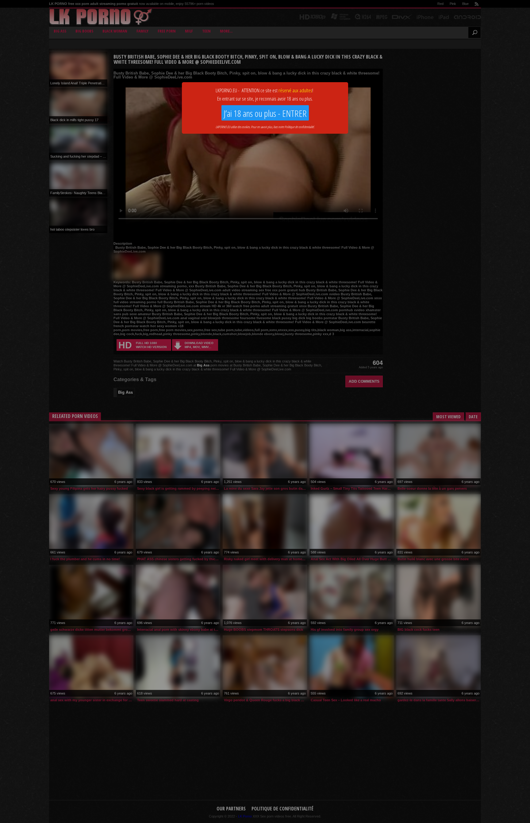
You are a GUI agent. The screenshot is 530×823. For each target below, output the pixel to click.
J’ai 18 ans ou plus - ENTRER (265, 113)
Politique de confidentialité (299, 126)
